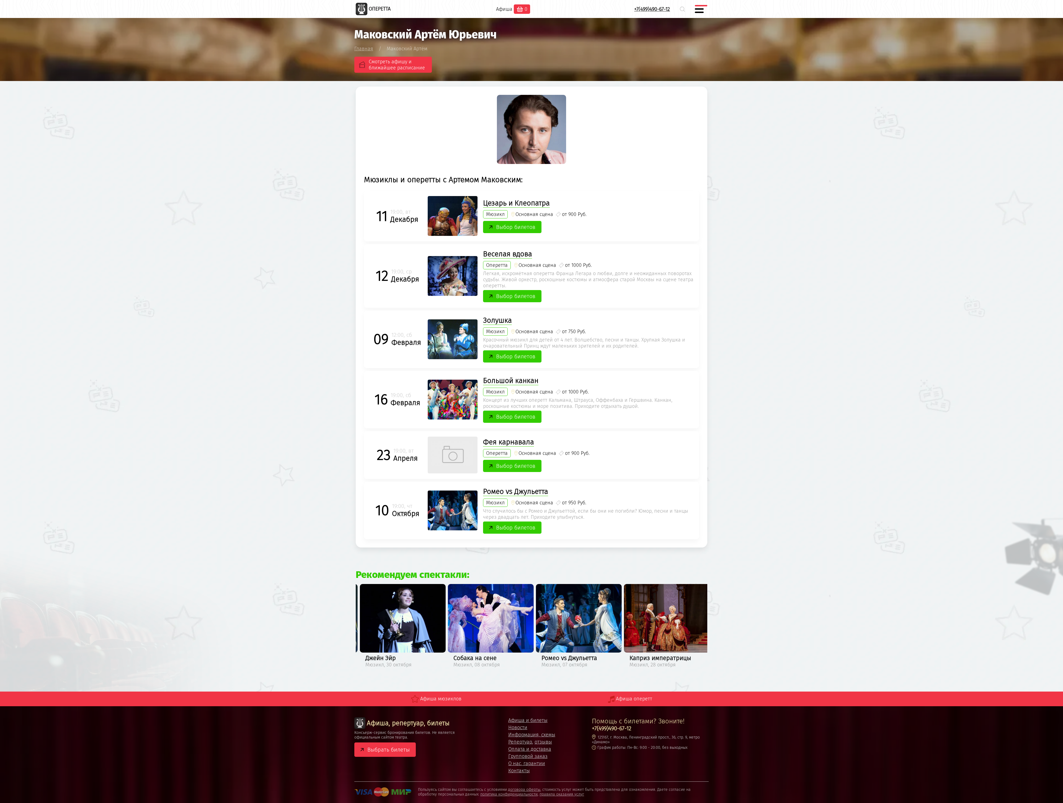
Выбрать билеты (388, 749)
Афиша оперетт (634, 699)
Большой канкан (510, 380)
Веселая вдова (507, 254)
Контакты (519, 771)
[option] (400, 626)
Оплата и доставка (529, 749)
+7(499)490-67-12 (652, 9)
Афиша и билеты (528, 720)
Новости (517, 727)
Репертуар (520, 742)
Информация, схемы (531, 735)
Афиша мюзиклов (440, 699)
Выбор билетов (515, 227)
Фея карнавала (508, 442)
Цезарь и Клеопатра (516, 203)
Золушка (497, 320)
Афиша (504, 9)
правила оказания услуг (562, 794)
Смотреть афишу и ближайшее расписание (397, 65)
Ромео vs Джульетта (515, 491)
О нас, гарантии (526, 763)
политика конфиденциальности (509, 794)
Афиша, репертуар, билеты (408, 723)
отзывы (543, 742)
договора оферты (524, 789)
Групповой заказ (528, 756)
